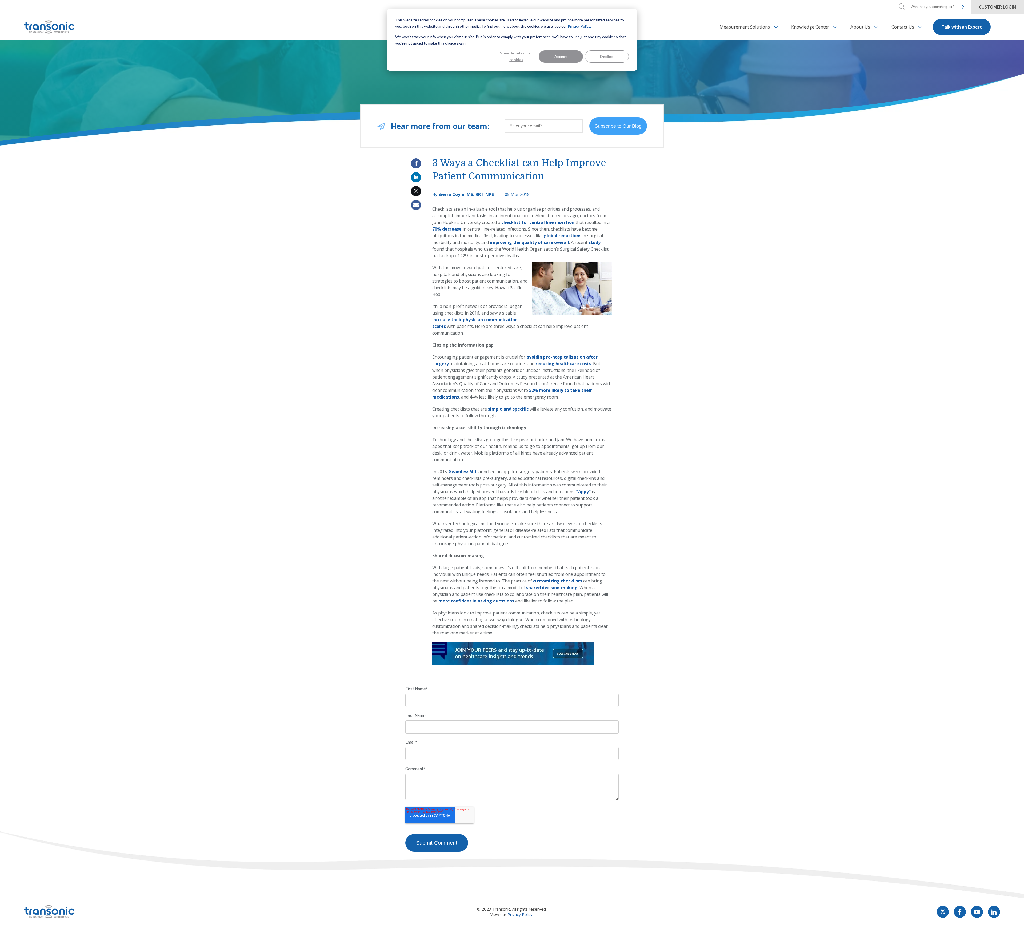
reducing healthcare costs (563, 364)
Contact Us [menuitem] (902, 27)
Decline (606, 56)
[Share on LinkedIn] (416, 177)
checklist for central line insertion (537, 222)
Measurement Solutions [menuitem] (744, 27)
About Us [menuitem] (860, 27)
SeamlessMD (462, 471)
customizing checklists (557, 581)
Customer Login (997, 7)
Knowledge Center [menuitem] (810, 27)
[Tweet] (416, 191)
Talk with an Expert (962, 27)
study (595, 242)
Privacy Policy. (579, 26)
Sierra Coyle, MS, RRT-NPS (466, 194)
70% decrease (447, 229)
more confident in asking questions (476, 601)
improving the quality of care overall (529, 242)
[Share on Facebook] (416, 163)
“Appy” (583, 491)
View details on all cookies (516, 56)
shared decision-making (552, 587)
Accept (560, 56)
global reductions (562, 236)
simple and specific (508, 409)
